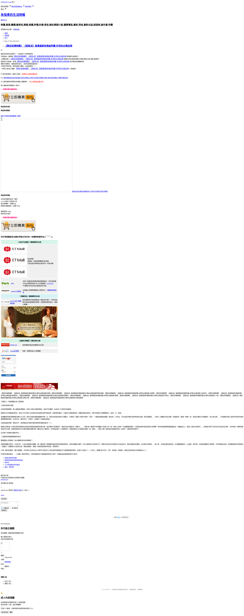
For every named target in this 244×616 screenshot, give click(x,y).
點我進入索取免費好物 (29, 74)
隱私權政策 (133, 589)
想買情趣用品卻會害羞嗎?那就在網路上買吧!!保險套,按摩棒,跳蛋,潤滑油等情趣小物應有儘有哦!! (36, 78)
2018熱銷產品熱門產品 (12, 465)
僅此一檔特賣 (9, 467)
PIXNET (108, 589)
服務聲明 (140, 589)
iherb (12, 283)
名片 (6, 38)
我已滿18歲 (5, 612)
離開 (11, 612)
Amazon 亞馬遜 (16, 291)
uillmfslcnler (4, 479)
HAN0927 (50, 283)
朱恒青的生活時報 (13, 14)
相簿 (6, 33)
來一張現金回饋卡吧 (36, 81)
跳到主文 (4, 20)
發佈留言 (4, 510)
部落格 (7, 35)
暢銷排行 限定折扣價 (91, 191)
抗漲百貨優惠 (103, 191)
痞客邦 (16, 490)
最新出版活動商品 (78, 191)
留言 (20, 490)
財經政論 (16, 29)
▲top (2, 495)
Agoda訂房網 (14, 351)
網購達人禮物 (16, 116)
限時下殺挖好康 (6, 116)
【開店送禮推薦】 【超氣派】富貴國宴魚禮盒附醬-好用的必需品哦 (38, 46)
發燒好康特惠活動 (11, 458)
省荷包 (7, 462)
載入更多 (4, 499)
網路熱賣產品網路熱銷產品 (14, 460)
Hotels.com (13, 345)
